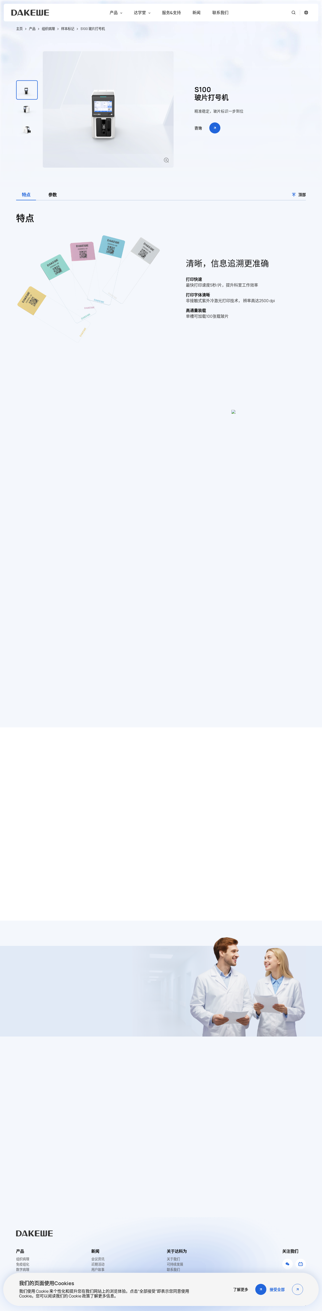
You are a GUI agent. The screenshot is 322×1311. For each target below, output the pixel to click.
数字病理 (22, 1270)
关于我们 (173, 1259)
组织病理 (48, 28)
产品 (32, 28)
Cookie (75, 1296)
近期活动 (97, 1264)
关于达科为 (177, 1251)
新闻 (95, 1251)
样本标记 (67, 28)
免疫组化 (22, 1264)
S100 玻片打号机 (92, 28)
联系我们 (173, 1270)
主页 (19, 28)
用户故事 (97, 1270)
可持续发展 (175, 1264)
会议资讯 (97, 1259)
